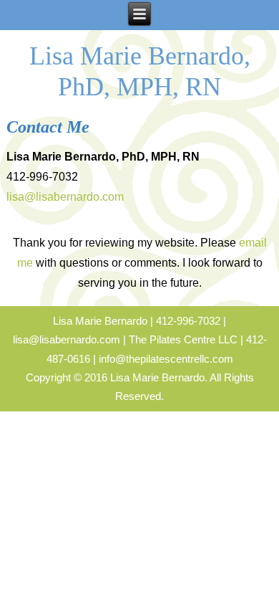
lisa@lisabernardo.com (65, 197)
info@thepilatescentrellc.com (166, 359)
